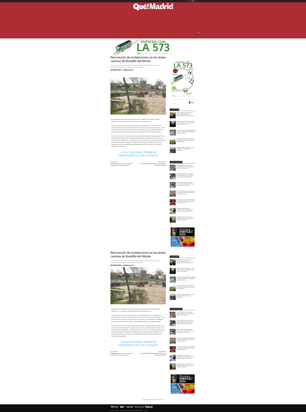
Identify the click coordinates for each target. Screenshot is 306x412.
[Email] (134, 73)
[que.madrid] (153, 7)
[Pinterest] (119, 73)
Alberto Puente (117, 70)
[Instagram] (190, 1)
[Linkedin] (130, 73)
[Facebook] (188, 1)
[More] (137, 73)
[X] (195, 1)
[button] (198, 33)
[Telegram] (192, 1)
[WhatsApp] (123, 73)
